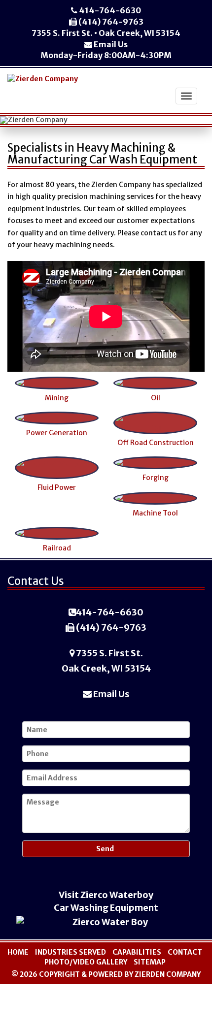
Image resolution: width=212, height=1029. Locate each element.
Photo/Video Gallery (85, 962)
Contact (185, 952)
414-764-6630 (109, 10)
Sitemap (150, 962)
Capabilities (136, 952)
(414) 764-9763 (110, 22)
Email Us (110, 44)
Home (18, 952)
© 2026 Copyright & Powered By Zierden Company (106, 974)
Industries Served (70, 952)
